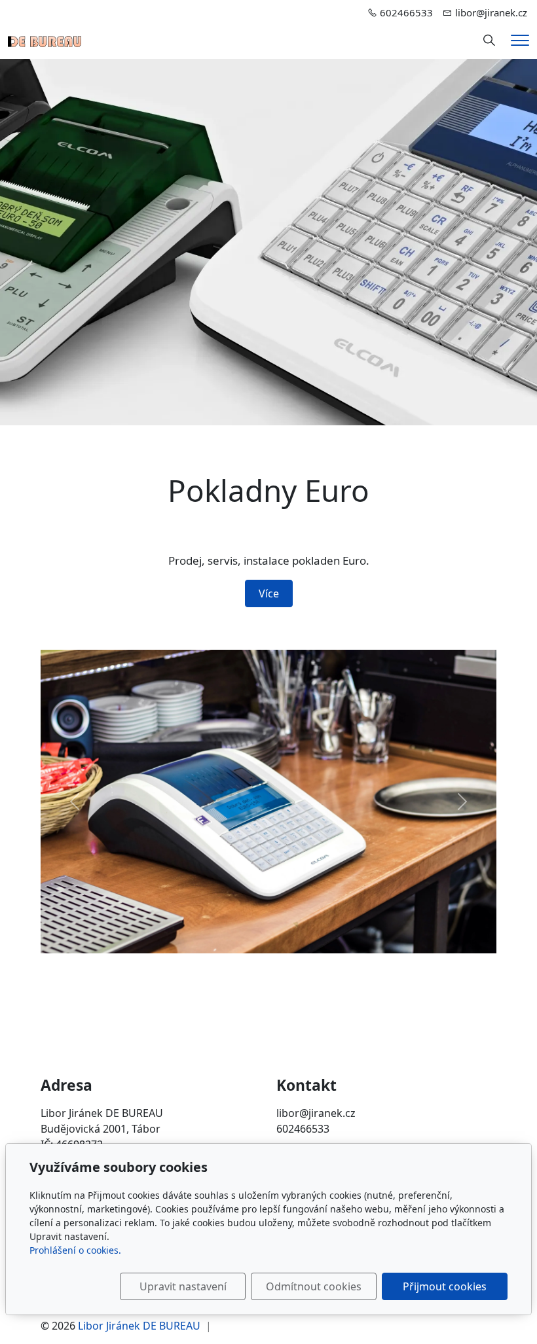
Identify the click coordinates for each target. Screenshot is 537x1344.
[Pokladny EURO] (44, 40)
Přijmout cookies (445, 1286)
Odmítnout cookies (313, 1286)
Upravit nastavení (183, 1286)
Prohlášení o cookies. (75, 1250)
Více (269, 593)
